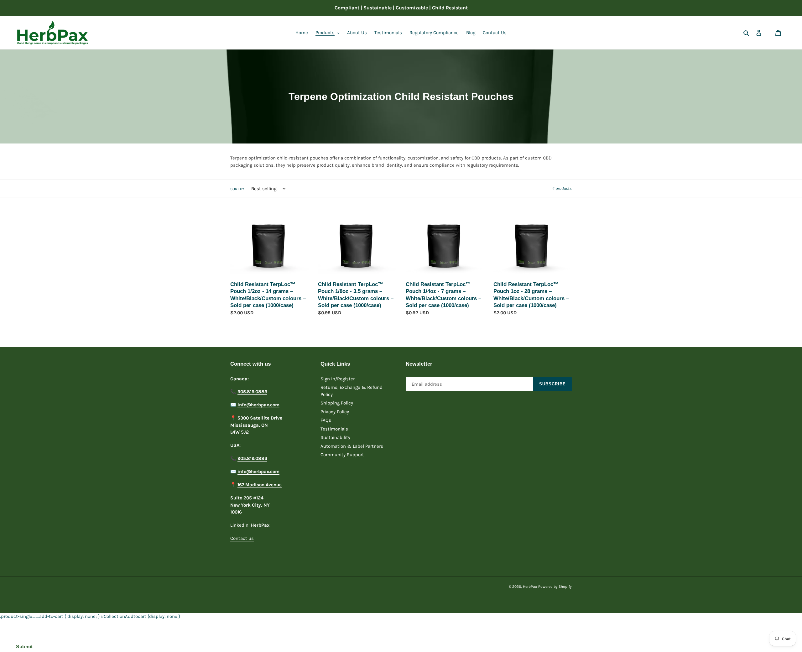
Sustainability (335, 437)
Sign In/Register (337, 379)
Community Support (342, 454)
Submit (23, 646)
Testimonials (334, 429)
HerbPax (530, 586)
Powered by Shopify (555, 586)
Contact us (242, 538)
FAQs (325, 420)
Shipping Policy (336, 403)
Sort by (237, 189)
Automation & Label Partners (351, 446)
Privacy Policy (334, 412)
